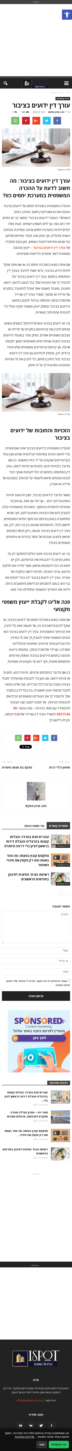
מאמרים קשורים (58, 826)
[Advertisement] (36, 40)
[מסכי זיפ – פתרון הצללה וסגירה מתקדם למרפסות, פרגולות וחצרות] (60, 1117)
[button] (67, 15)
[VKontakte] (31, 1426)
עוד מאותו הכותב (34, 826)
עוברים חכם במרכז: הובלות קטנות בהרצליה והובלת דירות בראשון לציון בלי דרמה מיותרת (26, 841)
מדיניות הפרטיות (24, 1436)
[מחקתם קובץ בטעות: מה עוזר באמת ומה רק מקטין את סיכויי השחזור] (60, 860)
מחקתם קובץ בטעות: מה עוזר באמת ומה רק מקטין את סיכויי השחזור (27, 860)
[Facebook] (51, 1426)
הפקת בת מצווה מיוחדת (17, 767)
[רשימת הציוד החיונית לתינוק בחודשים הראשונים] (60, 879)
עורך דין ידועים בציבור (49, 247)
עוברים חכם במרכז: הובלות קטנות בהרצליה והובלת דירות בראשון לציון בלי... (26, 1096)
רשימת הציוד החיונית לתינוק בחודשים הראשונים (28, 876)
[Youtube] (20, 1426)
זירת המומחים (63, 98)
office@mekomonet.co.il (30, 1400)
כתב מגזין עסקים (56, 111)
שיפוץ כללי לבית (59, 767)
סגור (42, 1444)
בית (68, 92)
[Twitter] (41, 1426)
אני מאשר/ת (58, 1444)
